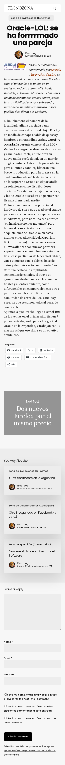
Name (8, 641)
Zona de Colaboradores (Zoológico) (31, 505)
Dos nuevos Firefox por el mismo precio (32, 413)
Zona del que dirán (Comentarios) (30, 544)
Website (9, 674)
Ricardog (30, 53)
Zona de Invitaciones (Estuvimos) (31, 18)
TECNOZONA (20, 8)
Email (8, 658)
